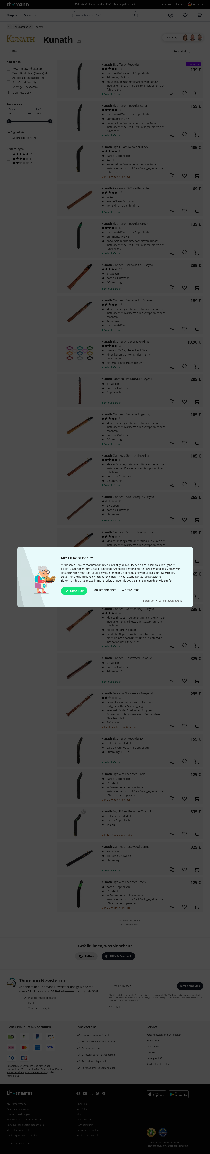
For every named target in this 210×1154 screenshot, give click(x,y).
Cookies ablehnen (104, 590)
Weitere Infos (130, 590)
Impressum (148, 600)
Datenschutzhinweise (170, 600)
